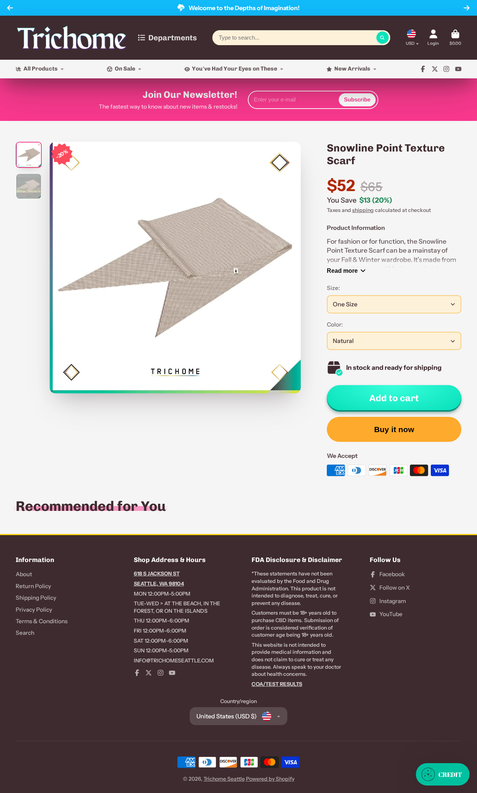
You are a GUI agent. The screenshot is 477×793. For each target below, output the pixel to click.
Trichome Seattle (224, 778)
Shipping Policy (36, 597)
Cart (455, 37)
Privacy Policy (34, 609)
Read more (342, 270)
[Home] (71, 38)
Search (25, 632)
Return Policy (33, 586)
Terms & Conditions (41, 621)
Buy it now (394, 429)
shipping (363, 210)
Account (433, 37)
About (24, 574)
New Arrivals (352, 68)
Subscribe (357, 99)
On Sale (125, 68)
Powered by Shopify (270, 778)
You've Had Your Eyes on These (234, 68)
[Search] (382, 37)
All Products (40, 68)
